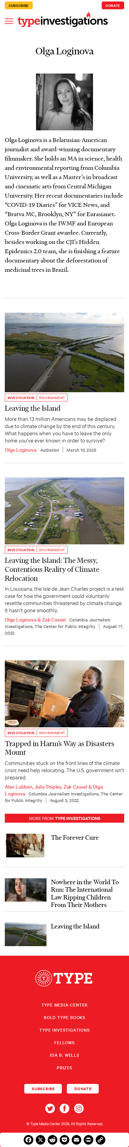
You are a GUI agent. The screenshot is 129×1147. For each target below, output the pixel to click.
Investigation (21, 397)
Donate (113, 5)
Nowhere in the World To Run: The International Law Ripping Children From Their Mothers (85, 893)
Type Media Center (64, 1005)
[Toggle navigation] (9, 21)
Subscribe (19, 5)
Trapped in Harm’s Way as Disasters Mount (59, 748)
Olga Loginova (21, 449)
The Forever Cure (75, 837)
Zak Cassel (54, 619)
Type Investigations (64, 1030)
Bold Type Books (64, 1017)
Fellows (64, 1042)
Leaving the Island (33, 408)
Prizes (64, 1067)
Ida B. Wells (64, 1055)
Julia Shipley (48, 786)
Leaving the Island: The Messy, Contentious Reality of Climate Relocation (52, 569)
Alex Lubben (18, 786)
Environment (52, 397)
